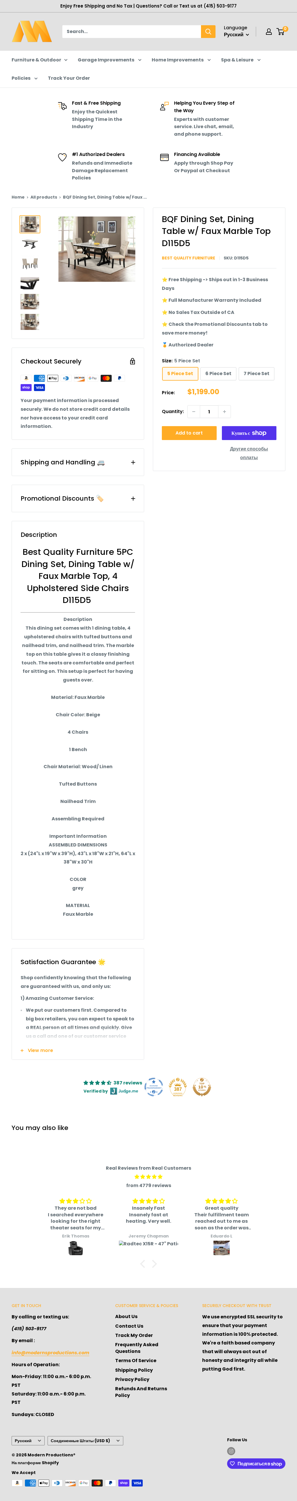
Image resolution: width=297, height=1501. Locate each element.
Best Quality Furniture (188, 258)
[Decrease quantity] (194, 412)
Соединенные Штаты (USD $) (80, 1441)
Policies (21, 78)
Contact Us (129, 1326)
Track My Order (134, 1335)
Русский (23, 1441)
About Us (126, 1316)
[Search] (208, 31)
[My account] (269, 31)
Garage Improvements (106, 60)
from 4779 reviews (148, 1185)
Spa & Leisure (237, 60)
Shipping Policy (134, 1370)
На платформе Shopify (35, 1463)
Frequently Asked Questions (136, 1347)
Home (18, 197)
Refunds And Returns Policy (141, 1391)
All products (43, 197)
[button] (144, 1264)
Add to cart (189, 433)
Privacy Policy (132, 1379)
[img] (148, 1177)
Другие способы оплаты (249, 453)
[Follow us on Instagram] (231, 1451)
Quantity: (173, 411)
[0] (280, 31)
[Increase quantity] (224, 412)
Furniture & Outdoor (36, 60)
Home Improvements (178, 60)
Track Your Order (69, 78)
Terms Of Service (135, 1360)
